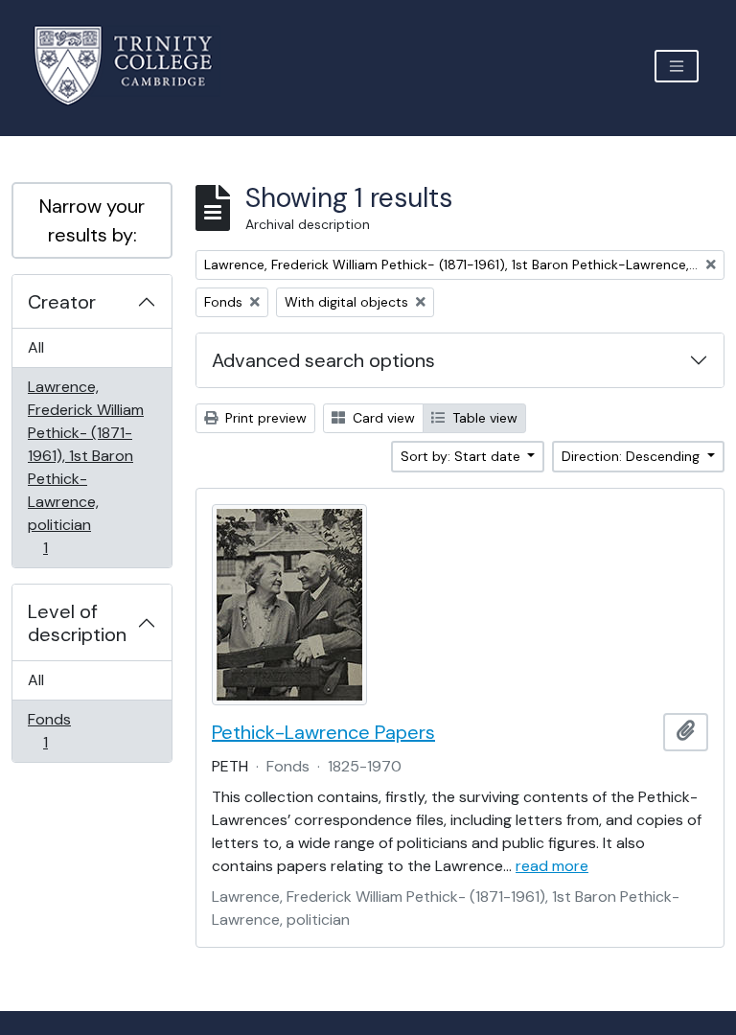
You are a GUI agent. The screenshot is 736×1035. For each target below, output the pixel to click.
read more (552, 866)
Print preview (264, 417)
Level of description (77, 623)
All (36, 347)
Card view (382, 417)
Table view (483, 417)
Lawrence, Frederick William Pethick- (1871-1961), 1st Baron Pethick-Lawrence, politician (85, 467)
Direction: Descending (632, 456)
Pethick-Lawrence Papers (323, 732)
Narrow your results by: (92, 220)
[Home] (135, 65)
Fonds (58, 730)
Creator (62, 301)
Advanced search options (323, 360)
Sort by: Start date (462, 456)
